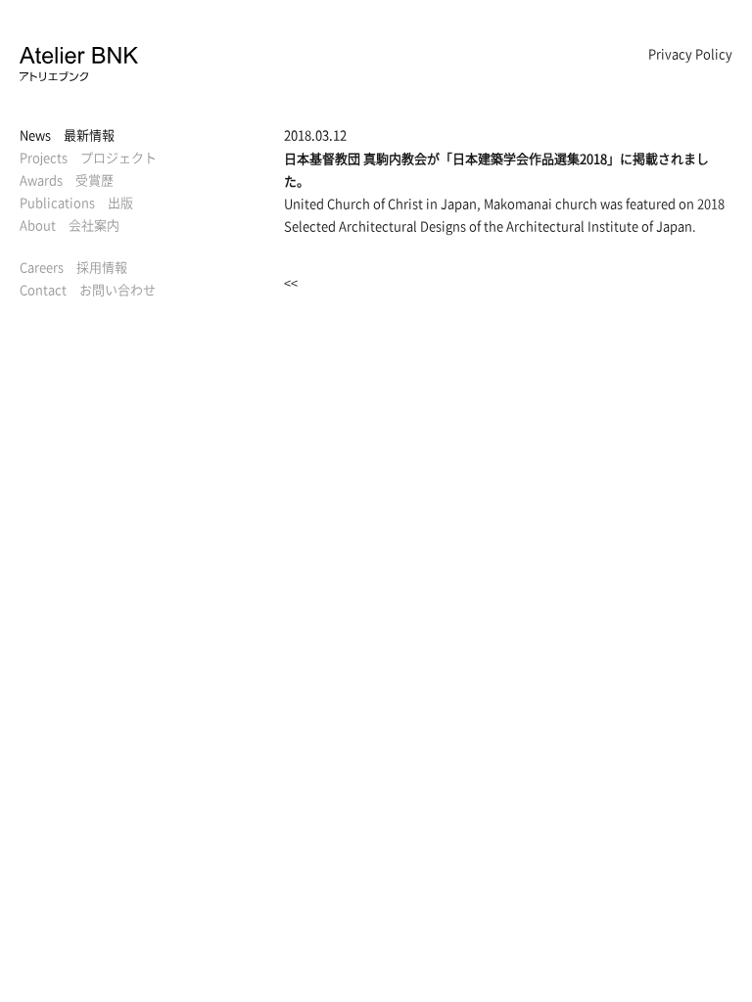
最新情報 (67, 134)
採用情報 (73, 266)
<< (291, 282)
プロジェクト (88, 157)
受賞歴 (67, 179)
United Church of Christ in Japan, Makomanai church (440, 203)
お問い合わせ (88, 289)
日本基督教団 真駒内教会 (355, 158)
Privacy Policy (690, 53)
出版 (76, 202)
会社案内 (69, 224)
